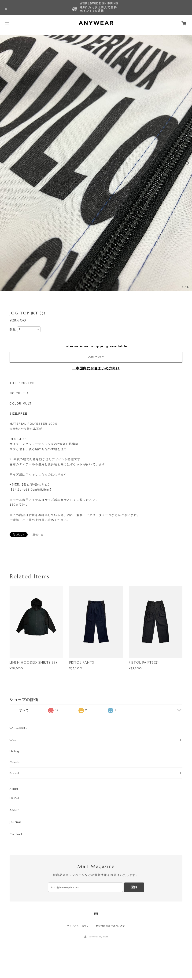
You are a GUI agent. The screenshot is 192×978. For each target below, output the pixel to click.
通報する (38, 534)
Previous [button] (4, 163)
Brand (14, 773)
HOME (15, 798)
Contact (16, 834)
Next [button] (187, 163)
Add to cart (96, 357)
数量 (13, 329)
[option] (96, 163)
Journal (15, 822)
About (14, 810)
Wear (14, 740)
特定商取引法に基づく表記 (110, 926)
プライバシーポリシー (79, 926)
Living (14, 751)
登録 (134, 887)
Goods (15, 762)
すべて (24, 710)
